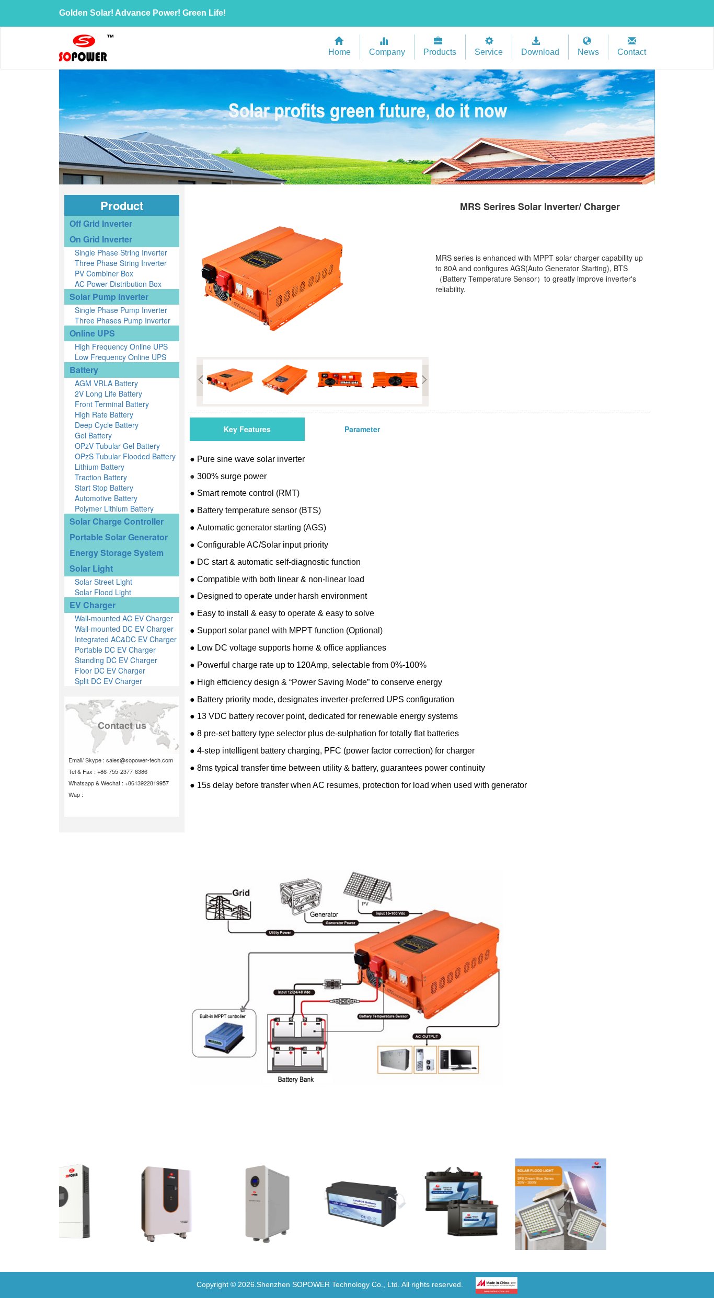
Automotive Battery (106, 498)
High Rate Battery (104, 414)
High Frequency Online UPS (121, 346)
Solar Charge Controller (117, 521)
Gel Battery (93, 435)
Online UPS (92, 333)
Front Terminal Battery (112, 404)
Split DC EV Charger (108, 681)
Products (439, 52)
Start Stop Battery (104, 487)
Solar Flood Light (103, 592)
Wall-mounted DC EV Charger (124, 628)
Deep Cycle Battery (107, 425)
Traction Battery (101, 477)
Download (540, 52)
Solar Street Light (103, 581)
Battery (84, 370)
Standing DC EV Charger (116, 660)
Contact (631, 52)
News (588, 52)
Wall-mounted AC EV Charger (124, 618)
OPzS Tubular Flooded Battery (125, 456)
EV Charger (93, 605)
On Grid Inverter (101, 239)
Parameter (362, 429)
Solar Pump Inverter (109, 297)
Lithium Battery (99, 466)
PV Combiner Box (104, 273)
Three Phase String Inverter (121, 263)
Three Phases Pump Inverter (122, 320)
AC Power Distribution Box (118, 284)
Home (339, 52)
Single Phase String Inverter (121, 252)
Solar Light (91, 568)
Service (489, 52)
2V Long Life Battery (108, 393)
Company (387, 52)
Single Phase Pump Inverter (121, 310)
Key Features (247, 429)
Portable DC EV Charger (115, 649)
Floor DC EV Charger (110, 670)
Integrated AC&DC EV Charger (126, 639)
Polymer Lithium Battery (114, 508)
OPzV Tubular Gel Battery (117, 446)
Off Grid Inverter (101, 223)
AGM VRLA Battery (106, 383)
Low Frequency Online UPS (120, 357)
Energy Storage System (117, 553)
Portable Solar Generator (119, 537)
